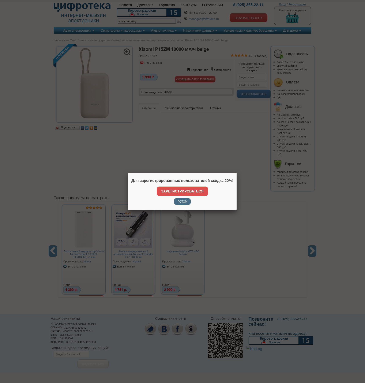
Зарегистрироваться (182, 191)
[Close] (236, 172)
